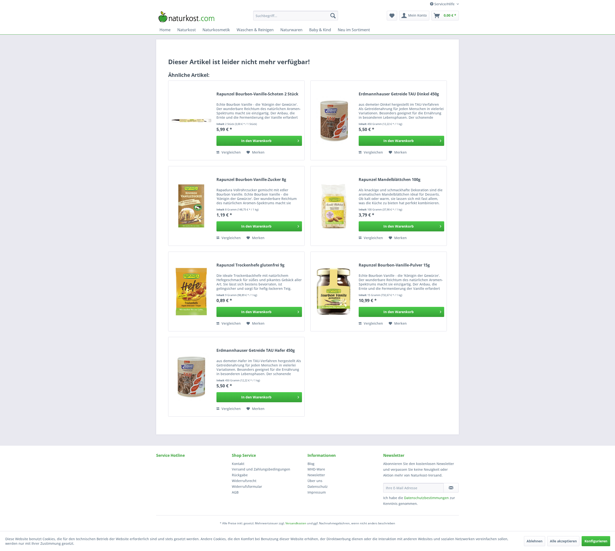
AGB (235, 492)
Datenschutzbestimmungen (426, 497)
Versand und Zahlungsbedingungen (261, 469)
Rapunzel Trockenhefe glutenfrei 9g (250, 265)
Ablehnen (534, 541)
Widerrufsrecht (244, 480)
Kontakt (238, 463)
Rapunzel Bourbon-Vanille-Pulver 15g (394, 265)
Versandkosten (295, 523)
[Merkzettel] (392, 15)
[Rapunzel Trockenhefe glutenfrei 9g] (191, 291)
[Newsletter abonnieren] (451, 488)
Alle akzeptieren (563, 541)
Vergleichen (231, 152)
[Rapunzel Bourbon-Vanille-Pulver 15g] (333, 291)
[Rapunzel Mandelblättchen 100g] (333, 206)
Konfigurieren (595, 541)
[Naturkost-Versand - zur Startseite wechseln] (186, 17)
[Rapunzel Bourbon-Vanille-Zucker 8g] (191, 206)
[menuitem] (295, 15)
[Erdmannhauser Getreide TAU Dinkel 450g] (333, 120)
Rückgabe (240, 475)
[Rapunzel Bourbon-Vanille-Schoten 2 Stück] (191, 120)
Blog (311, 463)
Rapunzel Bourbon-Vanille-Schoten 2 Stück (257, 94)
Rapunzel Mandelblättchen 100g (389, 179)
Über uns (315, 480)
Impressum (317, 492)
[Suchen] (333, 15)
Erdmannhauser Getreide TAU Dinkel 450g (399, 94)
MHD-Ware (316, 469)
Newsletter (316, 475)
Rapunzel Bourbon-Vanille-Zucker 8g (251, 179)
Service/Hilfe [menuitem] (444, 4)
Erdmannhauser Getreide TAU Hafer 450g (255, 350)
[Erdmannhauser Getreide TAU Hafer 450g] (191, 377)
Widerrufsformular (247, 486)
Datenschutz (318, 486)
